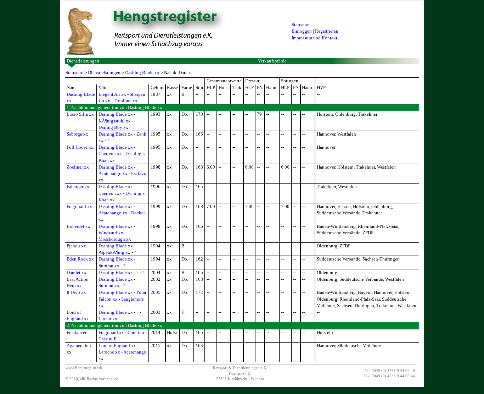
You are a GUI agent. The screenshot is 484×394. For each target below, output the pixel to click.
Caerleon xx (110, 153)
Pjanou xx (76, 245)
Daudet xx (76, 272)
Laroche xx (109, 352)
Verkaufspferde (272, 61)
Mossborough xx (115, 239)
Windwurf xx (111, 232)
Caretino (136, 332)
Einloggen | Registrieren (315, 31)
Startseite (300, 24)
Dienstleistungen (83, 61)
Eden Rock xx (80, 259)
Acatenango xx (113, 173)
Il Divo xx (76, 292)
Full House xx (80, 147)
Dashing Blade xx (142, 72)
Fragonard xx (79, 206)
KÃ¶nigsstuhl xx (115, 121)
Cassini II (108, 338)
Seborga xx (77, 134)
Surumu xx (109, 265)
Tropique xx (125, 100)
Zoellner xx (78, 167)
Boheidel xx (78, 226)
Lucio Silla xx (80, 114)
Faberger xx (78, 186)
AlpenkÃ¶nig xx (114, 252)
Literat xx (108, 318)
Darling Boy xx (113, 127)
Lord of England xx (117, 345)
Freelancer (76, 332)
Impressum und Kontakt (314, 37)
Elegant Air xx (112, 94)
